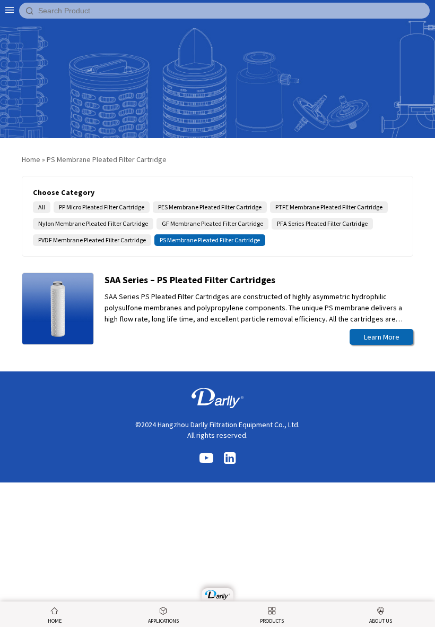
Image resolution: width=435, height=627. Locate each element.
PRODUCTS (272, 620)
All (41, 207)
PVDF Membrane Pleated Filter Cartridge (92, 240)
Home (31, 159)
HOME (55, 620)
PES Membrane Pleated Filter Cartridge (210, 207)
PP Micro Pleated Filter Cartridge (101, 207)
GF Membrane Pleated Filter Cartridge (212, 223)
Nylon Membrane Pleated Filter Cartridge (93, 223)
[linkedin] (230, 459)
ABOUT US (380, 620)
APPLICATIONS (163, 620)
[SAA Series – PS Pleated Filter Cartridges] (217, 595)
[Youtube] (206, 459)
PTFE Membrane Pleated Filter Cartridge (328, 207)
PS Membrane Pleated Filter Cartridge (210, 240)
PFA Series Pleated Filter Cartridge (322, 223)
